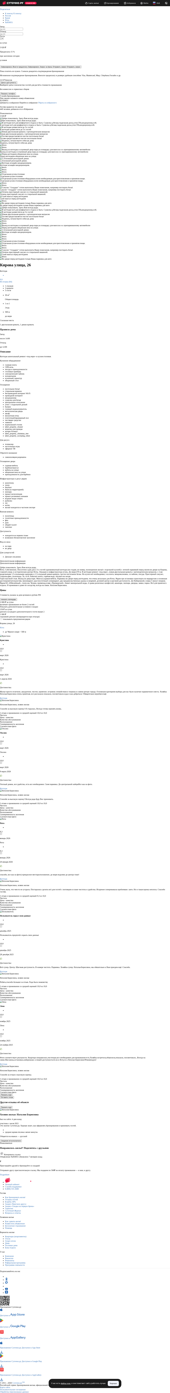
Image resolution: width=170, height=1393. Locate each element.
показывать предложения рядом (16, 619)
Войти (145, 3)
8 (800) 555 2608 (12, 1189)
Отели (7, 1239)
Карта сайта (5, 1387)
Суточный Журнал (13, 1211)
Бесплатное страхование (15, 1226)
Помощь (8, 1228)
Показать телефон (8, 94)
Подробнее (4, 1175)
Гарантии (9, 1208)
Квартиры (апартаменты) (15, 1236)
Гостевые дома (11, 1245)
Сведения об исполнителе (11, 1141)
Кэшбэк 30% (10, 1202)
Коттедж (3, 698)
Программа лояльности (15, 1265)
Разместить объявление (15, 1224)
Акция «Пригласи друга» (16, 1204)
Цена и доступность (8, 83)
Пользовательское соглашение (13, 1390)
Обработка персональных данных (14, 1392)
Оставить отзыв (7, 1097)
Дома (7, 1243)
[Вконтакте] (6, 1286)
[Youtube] (6, 1289)
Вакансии (9, 1258)
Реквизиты (9, 1260)
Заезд (2, 27)
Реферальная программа (15, 1263)
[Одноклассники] (6, 1280)
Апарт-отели (10, 1241)
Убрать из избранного (47, 103)
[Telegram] (6, 1276)
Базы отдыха (10, 1248)
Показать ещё (6, 1095)
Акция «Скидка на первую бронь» (19, 1206)
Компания (9, 1256)
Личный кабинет (12, 1184)
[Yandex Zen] (6, 1293)
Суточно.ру (18, 1383)
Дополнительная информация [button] (12, 561)
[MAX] (6, 1283)
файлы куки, (66, 1383)
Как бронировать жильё (15, 1197)
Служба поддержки (13, 1187)
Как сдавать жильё (13, 1221)
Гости (2, 36)
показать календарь (8, 599)
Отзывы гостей (11, 1199)
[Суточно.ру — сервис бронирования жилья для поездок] (12, 3)
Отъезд (3, 31)
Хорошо (113, 1383)
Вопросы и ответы (13, 1213)
